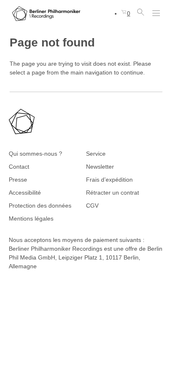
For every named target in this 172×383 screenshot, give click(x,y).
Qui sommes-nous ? (35, 153)
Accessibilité (25, 192)
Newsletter (100, 166)
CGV (92, 205)
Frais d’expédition (109, 179)
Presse (18, 179)
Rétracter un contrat (112, 192)
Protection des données (40, 205)
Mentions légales (31, 218)
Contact (19, 166)
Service (96, 153)
